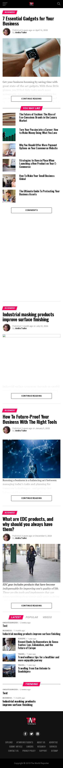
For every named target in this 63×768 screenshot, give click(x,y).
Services (53, 746)
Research (41, 746)
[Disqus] (31, 253)
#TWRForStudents (24, 742)
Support (43, 750)
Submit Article (15, 746)
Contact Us (13, 750)
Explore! (9, 742)
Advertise (53, 742)
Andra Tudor (21, 32)
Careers (29, 746)
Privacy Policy (28, 750)
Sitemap (54, 750)
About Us (41, 742)
